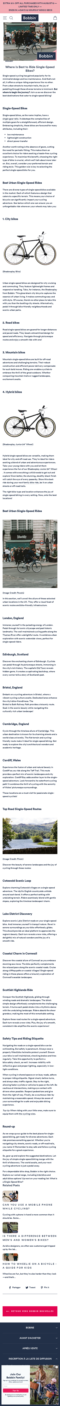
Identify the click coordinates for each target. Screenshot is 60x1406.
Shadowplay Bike (11, 271)
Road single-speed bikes (14, 329)
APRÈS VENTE (30, 1348)
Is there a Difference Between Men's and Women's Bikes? (30, 1238)
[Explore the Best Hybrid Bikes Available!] (30, 438)
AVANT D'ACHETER (30, 1338)
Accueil (9, 61)
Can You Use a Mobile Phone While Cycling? (28, 1206)
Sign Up (16, 1390)
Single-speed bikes (12, 115)
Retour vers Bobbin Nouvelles (32, 1311)
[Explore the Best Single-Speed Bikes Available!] (30, 265)
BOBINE (30, 1327)
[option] (30, 7)
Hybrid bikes (14, 392)
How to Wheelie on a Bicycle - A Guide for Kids (30, 1265)
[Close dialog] (56, 1367)
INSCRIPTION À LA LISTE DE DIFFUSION (30, 1358)
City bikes (11, 219)
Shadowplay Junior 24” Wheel (18, 444)
